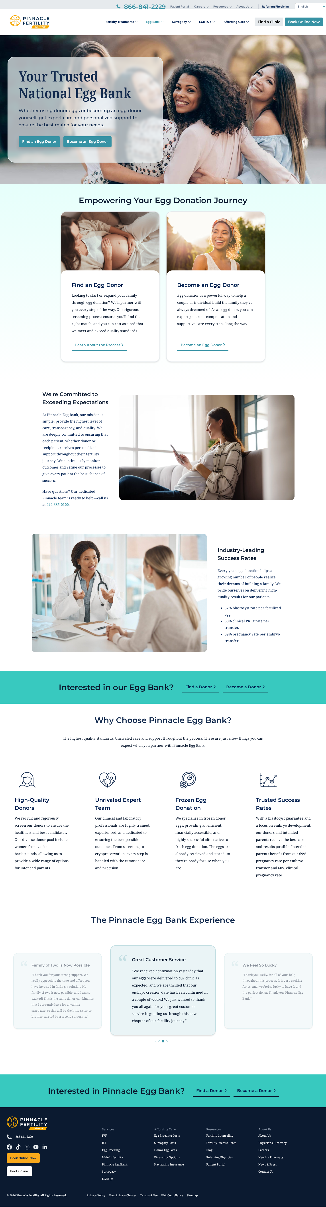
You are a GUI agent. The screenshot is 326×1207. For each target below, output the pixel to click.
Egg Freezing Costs (167, 1136)
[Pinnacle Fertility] (29, 22)
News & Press (267, 1164)
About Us (242, 6)
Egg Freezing (111, 1150)
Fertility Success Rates (221, 1143)
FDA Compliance (172, 1195)
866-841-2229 (24, 1137)
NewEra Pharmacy (270, 1157)
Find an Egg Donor (39, 141)
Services (108, 1129)
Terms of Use (149, 1195)
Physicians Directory (272, 1143)
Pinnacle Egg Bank (115, 1164)
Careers (199, 6)
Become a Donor (244, 687)
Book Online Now (304, 22)
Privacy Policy (96, 1195)
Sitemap (192, 1195)
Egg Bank (153, 22)
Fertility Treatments (120, 22)
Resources (220, 6)
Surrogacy (179, 22)
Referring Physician (275, 6)
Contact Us (265, 1171)
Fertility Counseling (219, 1136)
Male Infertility (112, 1157)
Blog (209, 1150)
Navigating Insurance (169, 1164)
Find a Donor (199, 687)
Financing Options (167, 1157)
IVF (104, 1136)
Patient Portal (179, 6)
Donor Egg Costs (165, 1150)
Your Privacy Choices (123, 1195)
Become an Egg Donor (87, 141)
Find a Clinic (269, 22)
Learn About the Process (98, 345)
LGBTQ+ (205, 22)
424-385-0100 (58, 504)
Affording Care (234, 22)
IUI (104, 1143)
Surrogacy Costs (165, 1143)
